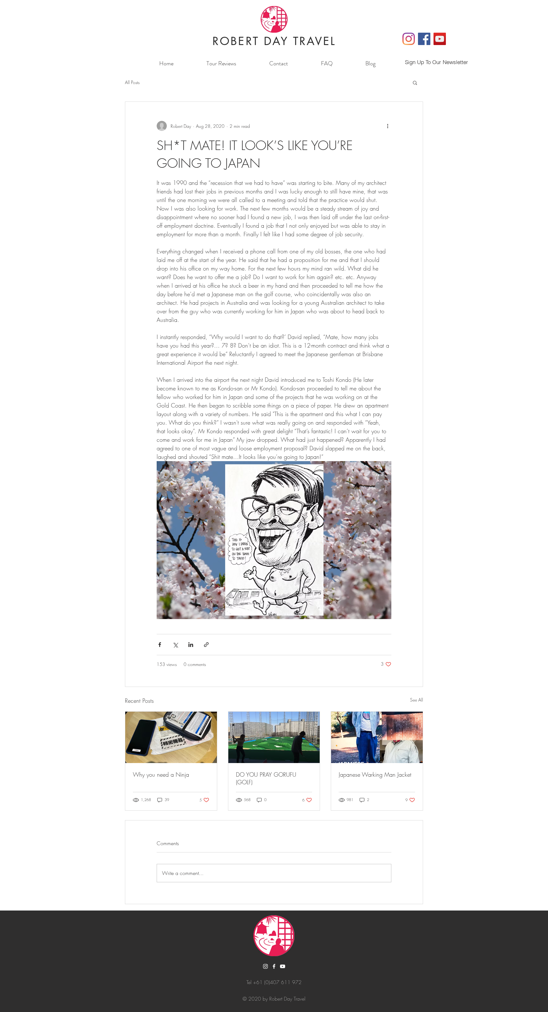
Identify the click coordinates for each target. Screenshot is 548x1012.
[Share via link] (206, 645)
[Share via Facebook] (160, 645)
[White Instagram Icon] (265, 966)
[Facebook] (424, 39)
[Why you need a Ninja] (171, 737)
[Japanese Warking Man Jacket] (377, 737)
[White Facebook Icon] (274, 966)
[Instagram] (408, 39)
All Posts (132, 82)
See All (416, 700)
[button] (415, 82)
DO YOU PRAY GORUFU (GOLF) (266, 778)
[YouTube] (440, 39)
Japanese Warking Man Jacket (375, 774)
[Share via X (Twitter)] (175, 645)
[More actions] (387, 126)
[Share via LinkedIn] (191, 645)
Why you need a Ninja (161, 774)
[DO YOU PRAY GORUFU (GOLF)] (274, 737)
